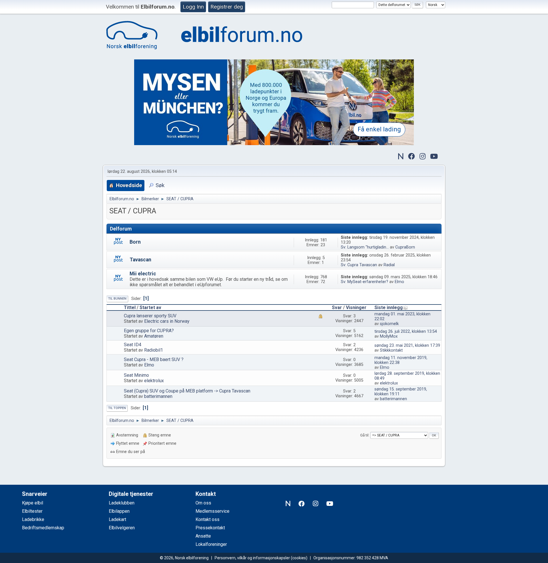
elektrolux (154, 380)
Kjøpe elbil (32, 503)
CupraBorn (405, 247)
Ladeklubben (121, 503)
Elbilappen (119, 511)
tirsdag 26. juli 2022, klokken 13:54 (405, 331)
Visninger (356, 307)
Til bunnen (117, 298)
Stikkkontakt (391, 350)
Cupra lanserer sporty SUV (150, 315)
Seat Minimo (136, 375)
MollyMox (389, 336)
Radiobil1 (153, 350)
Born (135, 242)
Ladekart (117, 519)
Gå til (364, 435)
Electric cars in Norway (167, 321)
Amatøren (153, 336)
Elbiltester (32, 511)
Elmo (399, 281)
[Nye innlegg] (118, 242)
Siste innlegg (388, 307)
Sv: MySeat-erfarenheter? (364, 281)
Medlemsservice (212, 511)
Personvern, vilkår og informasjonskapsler (252, 558)
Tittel (130, 307)
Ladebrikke (33, 519)
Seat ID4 (132, 344)
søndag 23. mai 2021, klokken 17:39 (407, 345)
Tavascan (140, 260)
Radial (389, 265)
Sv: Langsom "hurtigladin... (365, 247)
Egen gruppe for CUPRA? (149, 330)
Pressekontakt (210, 527)
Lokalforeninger (211, 544)
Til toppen (117, 408)
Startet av (150, 307)
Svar (337, 307)
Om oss (203, 503)
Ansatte (203, 536)
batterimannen (158, 396)
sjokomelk (389, 323)
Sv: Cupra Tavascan (359, 265)
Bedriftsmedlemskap (43, 527)
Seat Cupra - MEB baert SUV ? (154, 359)
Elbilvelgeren (122, 527)
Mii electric (143, 274)
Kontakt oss (207, 519)
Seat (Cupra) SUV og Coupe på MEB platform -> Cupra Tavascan (187, 391)
